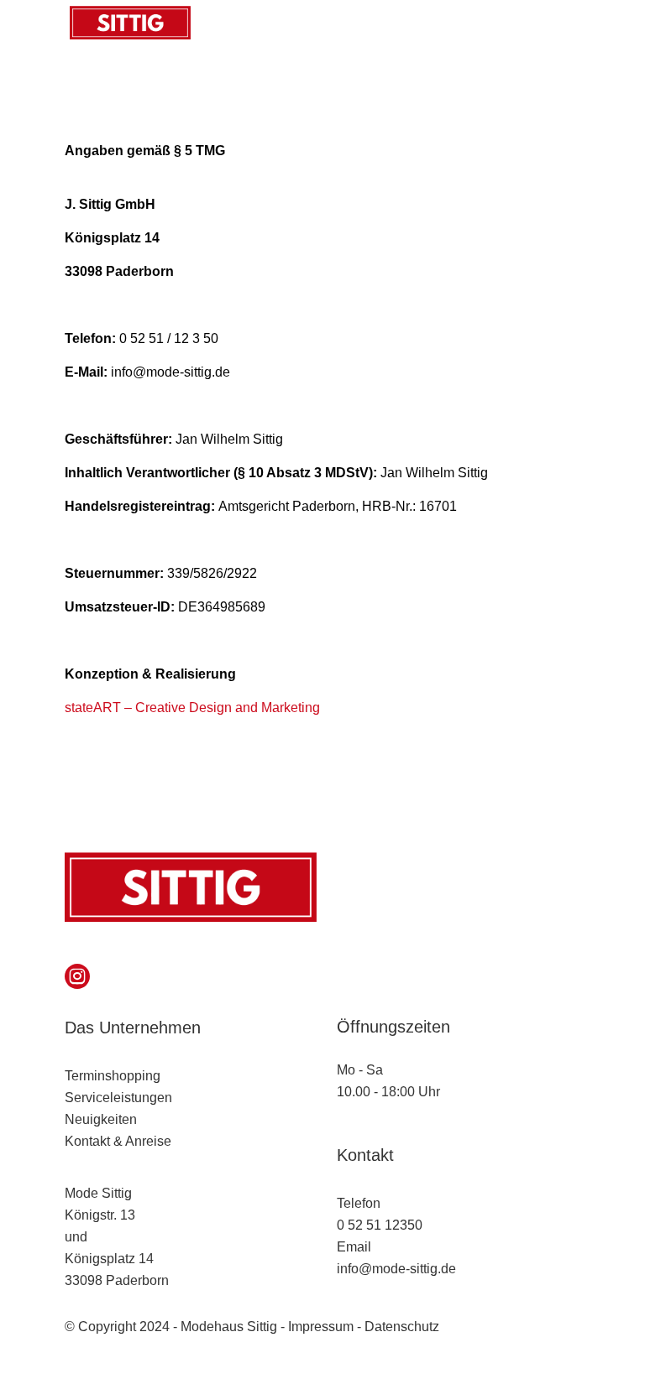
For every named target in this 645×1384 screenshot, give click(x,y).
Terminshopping (112, 1076)
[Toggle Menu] (558, 23)
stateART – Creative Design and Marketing (192, 707)
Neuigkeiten (101, 1119)
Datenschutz (401, 1326)
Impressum (321, 1326)
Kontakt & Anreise (118, 1141)
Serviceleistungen (118, 1097)
